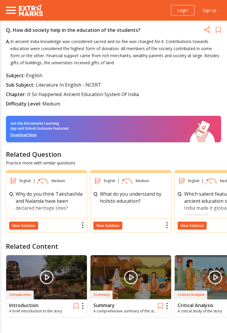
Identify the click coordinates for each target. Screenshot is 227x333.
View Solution (23, 225)
